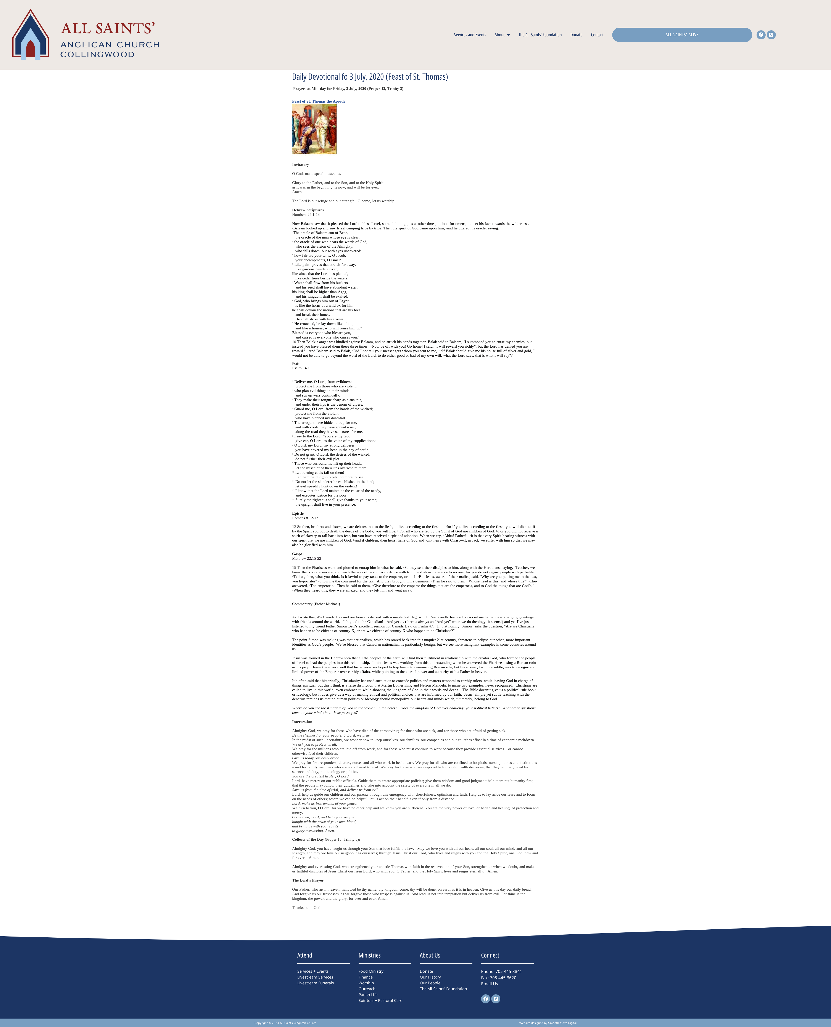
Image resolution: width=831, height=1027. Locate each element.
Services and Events (470, 35)
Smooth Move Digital (562, 1023)
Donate (576, 35)
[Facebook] (761, 34)
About (500, 35)
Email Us (489, 984)
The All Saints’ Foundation (540, 35)
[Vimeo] (771, 34)
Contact (597, 35)
